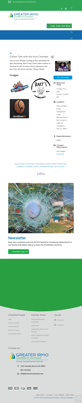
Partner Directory (13, 326)
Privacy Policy (59, 398)
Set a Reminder (63, 77)
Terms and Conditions (43, 398)
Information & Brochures (47, 166)
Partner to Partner (14, 323)
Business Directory (20, 164)
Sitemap (70, 398)
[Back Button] (11, 53)
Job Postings (28, 166)
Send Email (60, 154)
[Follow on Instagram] (65, 8)
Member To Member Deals (59, 164)
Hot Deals (48, 164)
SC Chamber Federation (38, 341)
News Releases (30, 164)
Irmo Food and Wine (60, 26)
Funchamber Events (14, 334)
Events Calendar (40, 164)
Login (10, 319)
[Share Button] (52, 57)
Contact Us (36, 166)
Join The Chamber (59, 166)
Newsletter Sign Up (19, 252)
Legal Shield (35, 325)
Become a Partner (14, 330)
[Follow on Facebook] (61, 8)
